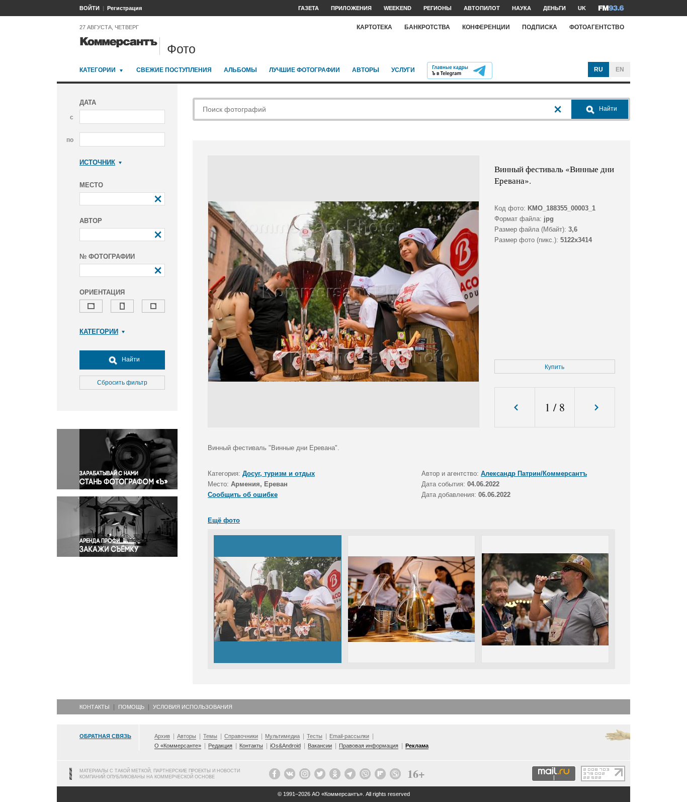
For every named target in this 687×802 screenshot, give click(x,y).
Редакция (220, 746)
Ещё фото (224, 520)
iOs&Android (285, 746)
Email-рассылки (349, 736)
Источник (97, 162)
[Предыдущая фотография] (515, 407)
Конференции (486, 27)
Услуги (403, 70)
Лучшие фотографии (304, 70)
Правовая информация (368, 746)
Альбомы (240, 70)
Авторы (365, 70)
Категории (97, 70)
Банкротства (427, 27)
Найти (130, 359)
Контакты (94, 707)
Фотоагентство (596, 27)
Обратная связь (105, 736)
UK (582, 8)
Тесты (314, 736)
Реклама (416, 746)
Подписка (539, 27)
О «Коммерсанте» (177, 746)
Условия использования (192, 707)
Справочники (241, 736)
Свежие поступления (174, 70)
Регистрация (124, 8)
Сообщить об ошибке (243, 494)
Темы (210, 736)
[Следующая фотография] (595, 407)
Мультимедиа (282, 736)
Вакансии (320, 746)
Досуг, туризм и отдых (278, 473)
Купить (554, 367)
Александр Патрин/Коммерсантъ (534, 473)
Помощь (131, 707)
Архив (162, 736)
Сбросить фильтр (122, 382)
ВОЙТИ (89, 8)
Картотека (374, 27)
